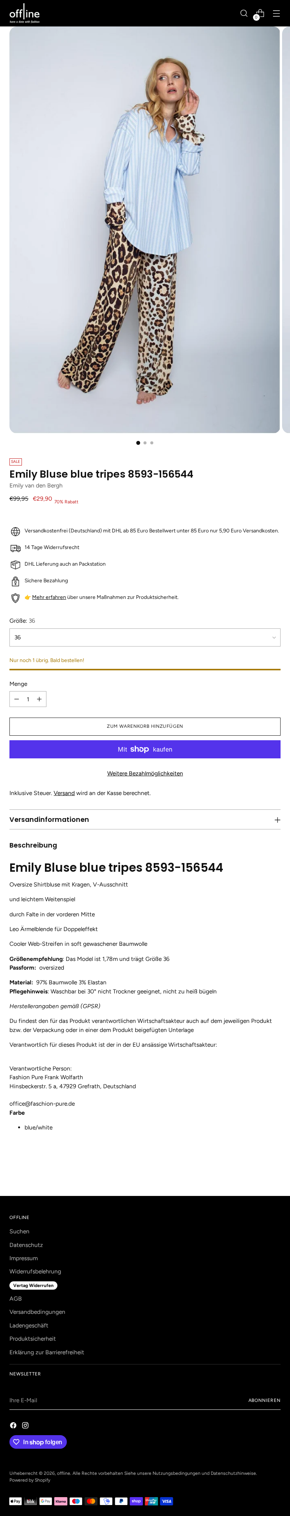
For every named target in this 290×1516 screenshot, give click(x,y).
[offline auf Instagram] (26, 1426)
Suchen (19, 1231)
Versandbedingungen (37, 1311)
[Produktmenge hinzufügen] (39, 699)
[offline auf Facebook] (14, 1426)
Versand (64, 793)
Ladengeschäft (28, 1325)
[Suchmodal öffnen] (244, 13)
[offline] (24, 13)
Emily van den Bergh (36, 485)
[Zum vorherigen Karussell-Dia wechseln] (256, 1170)
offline (63, 1473)
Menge (18, 683)
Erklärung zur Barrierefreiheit (46, 1352)
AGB (15, 1298)
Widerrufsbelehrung (35, 1271)
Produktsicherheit (32, 1338)
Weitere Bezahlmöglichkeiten (145, 773)
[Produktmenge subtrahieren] (16, 699)
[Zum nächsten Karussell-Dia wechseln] (274, 1169)
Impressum (23, 1258)
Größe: (22, 620)
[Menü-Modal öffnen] (276, 13)
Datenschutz (26, 1244)
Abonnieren (264, 1400)
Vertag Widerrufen (33, 1285)
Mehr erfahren (49, 597)
